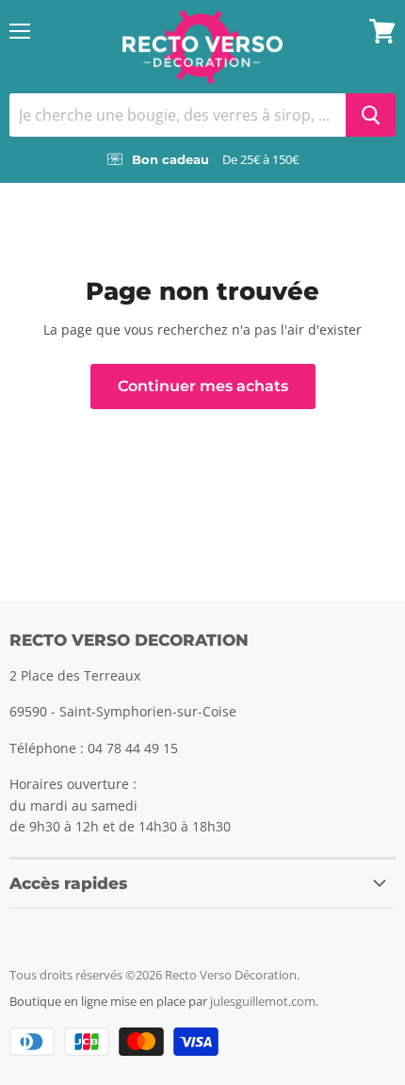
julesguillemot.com (263, 1001)
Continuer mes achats (203, 386)
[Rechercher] (371, 115)
